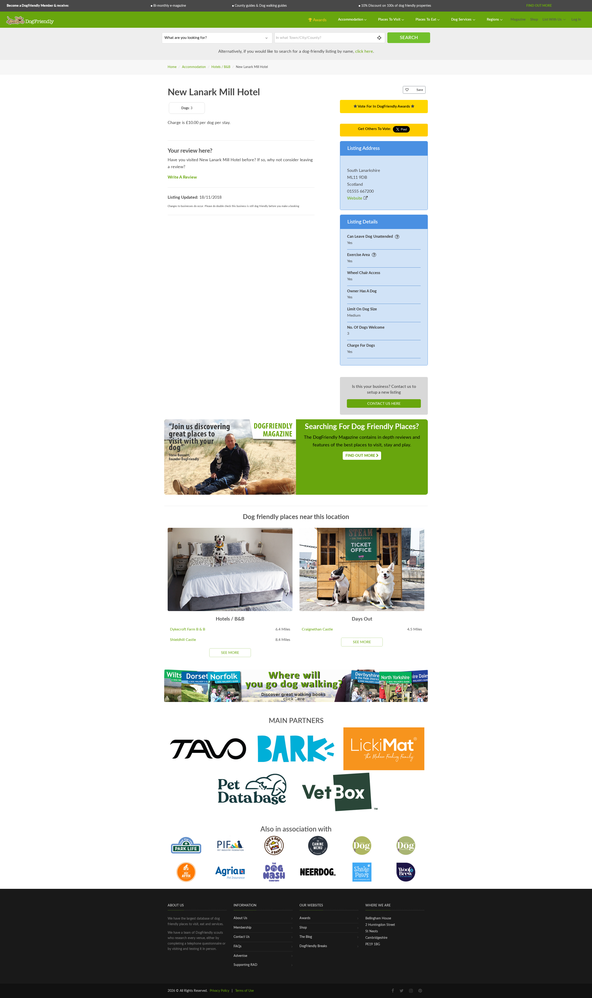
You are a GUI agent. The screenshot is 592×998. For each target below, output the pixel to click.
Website (355, 198)
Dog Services (461, 19)
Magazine (518, 19)
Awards (319, 20)
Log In (576, 19)
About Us (240, 918)
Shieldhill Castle (183, 640)
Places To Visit (389, 19)
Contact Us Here (384, 403)
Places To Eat (426, 19)
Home (172, 67)
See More (230, 653)
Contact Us (242, 937)
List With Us (552, 19)
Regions (493, 19)
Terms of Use (244, 990)
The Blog (305, 937)
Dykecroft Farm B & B (187, 629)
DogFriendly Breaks (313, 946)
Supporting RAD (245, 965)
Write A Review (182, 177)
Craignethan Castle (317, 629)
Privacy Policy (219, 990)
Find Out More (539, 5)
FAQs (237, 946)
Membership (242, 927)
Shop (534, 19)
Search (409, 37)
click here (364, 51)
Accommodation (351, 19)
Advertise (240, 956)
